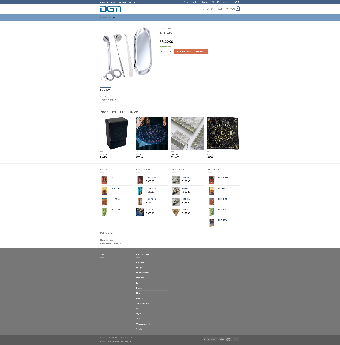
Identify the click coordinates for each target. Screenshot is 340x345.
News (138, 293)
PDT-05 (209, 154)
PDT (115, 17)
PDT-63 (174, 154)
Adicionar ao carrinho (191, 51)
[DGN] (113, 9)
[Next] (239, 140)
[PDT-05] (222, 133)
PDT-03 (139, 154)
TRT (109, 17)
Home (103, 17)
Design (139, 267)
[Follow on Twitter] (236, 2)
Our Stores (195, 2)
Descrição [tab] (105, 90)
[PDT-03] (152, 133)
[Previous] (100, 140)
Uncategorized (143, 323)
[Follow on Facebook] (231, 2)
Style (138, 313)
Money (139, 288)
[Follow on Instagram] (233, 2)
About (186, 2)
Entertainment (142, 272)
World (139, 328)
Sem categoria (142, 303)
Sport (138, 308)
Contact (205, 2)
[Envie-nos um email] (238, 2)
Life (138, 282)
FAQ (212, 2)
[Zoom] (103, 78)
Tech (138, 318)
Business (140, 262)
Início (163, 29)
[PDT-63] (187, 133)
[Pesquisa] (203, 9)
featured (140, 277)
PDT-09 (103, 154)
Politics (139, 298)
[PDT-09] (116, 133)
